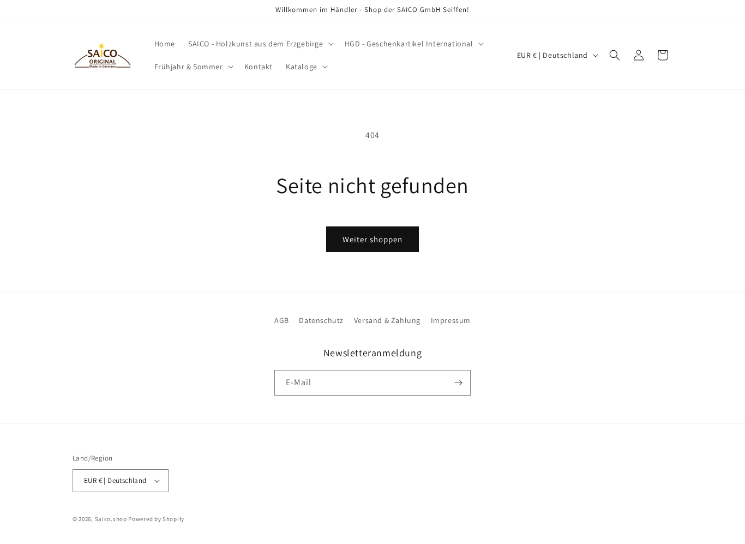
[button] (260, 43)
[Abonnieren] (458, 383)
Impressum (451, 320)
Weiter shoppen (372, 239)
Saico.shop (111, 519)
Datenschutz (321, 320)
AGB (281, 320)
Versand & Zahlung (387, 320)
